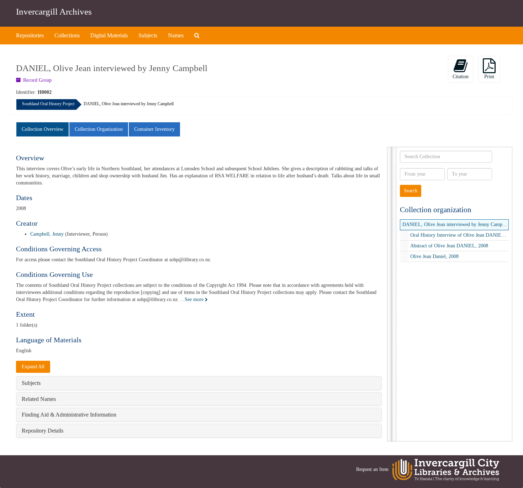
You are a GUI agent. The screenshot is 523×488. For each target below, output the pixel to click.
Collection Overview (42, 129)
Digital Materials (109, 35)
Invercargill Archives (54, 11)
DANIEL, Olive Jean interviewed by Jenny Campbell (456, 224)
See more (195, 299)
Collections (67, 35)
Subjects (147, 35)
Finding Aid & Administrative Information (69, 415)
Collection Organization (99, 129)
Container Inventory (154, 129)
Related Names (39, 399)
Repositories (30, 35)
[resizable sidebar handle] (391, 294)
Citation (461, 76)
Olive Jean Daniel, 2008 (434, 256)
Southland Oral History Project (48, 103)
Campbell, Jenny (47, 234)
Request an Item (372, 469)
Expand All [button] (33, 366)
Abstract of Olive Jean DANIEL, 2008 (449, 245)
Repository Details (42, 431)
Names (176, 35)
